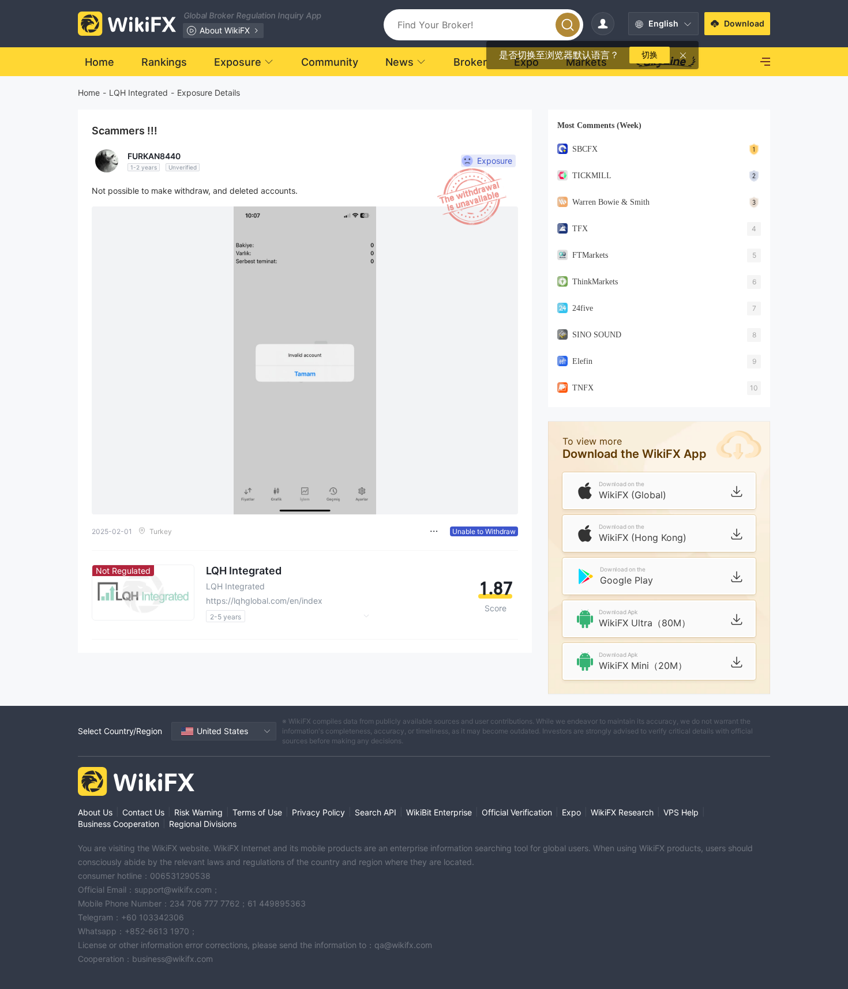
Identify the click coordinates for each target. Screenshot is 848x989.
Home (89, 92)
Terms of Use (257, 812)
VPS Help (681, 812)
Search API (375, 812)
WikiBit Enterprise (439, 812)
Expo (571, 812)
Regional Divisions (203, 824)
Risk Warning (198, 812)
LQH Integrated (138, 92)
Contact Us (143, 812)
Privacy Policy (318, 812)
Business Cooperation (118, 824)
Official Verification (517, 812)
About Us (95, 812)
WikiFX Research (622, 812)
